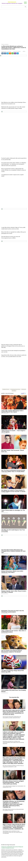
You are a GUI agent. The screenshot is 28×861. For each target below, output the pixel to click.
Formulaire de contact (9, 848)
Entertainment (12, 2)
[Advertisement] (14, 26)
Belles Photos (6, 389)
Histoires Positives (17, 51)
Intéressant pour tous (15, 389)
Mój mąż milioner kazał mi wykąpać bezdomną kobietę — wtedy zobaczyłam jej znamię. (13, 782)
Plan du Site (15, 846)
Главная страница (4, 44)
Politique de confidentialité (6, 846)
